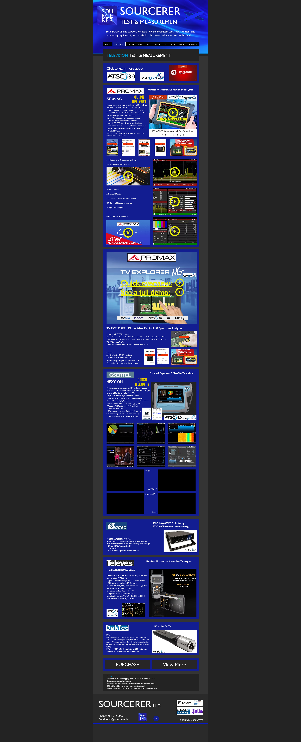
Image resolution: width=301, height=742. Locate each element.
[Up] (156, 718)
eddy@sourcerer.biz (118, 719)
